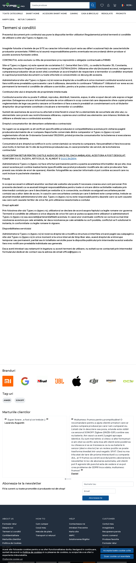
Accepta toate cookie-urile (117, 550)
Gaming (74, 13)
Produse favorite (110, 539)
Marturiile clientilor (11, 539)
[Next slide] (131, 381)
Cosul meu (41, 528)
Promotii (121, 13)
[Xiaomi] (7, 386)
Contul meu (108, 524)
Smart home (32, 13)
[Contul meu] (108, 5)
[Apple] (76, 386)
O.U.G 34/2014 (68, 158)
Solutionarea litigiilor (79, 539)
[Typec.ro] (13, 5)
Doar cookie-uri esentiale (117, 556)
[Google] (25, 386)
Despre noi (7, 528)
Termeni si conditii (11, 531)
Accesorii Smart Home (54, 13)
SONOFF (20, 400)
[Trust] (42, 386)
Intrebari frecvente (78, 528)
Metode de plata (44, 531)
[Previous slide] (5, 381)
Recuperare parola (111, 531)
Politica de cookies (32, 552)
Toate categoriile (12, 13)
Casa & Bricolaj (89, 13)
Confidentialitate (10, 535)
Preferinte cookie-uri (13, 559)
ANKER (7, 400)
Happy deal (8, 19)
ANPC (72, 535)
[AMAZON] (111, 386)
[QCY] (128, 386)
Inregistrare (108, 528)
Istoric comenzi (110, 535)
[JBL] (59, 386)
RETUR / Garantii (27, 19)
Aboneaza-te (95, 498)
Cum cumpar (42, 524)
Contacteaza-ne (77, 524)
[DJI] (93, 386)
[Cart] (114, 5)
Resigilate (107, 13)
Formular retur (9, 524)
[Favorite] (102, 5)
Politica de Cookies (11, 543)
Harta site (74, 531)
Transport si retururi (46, 535)
